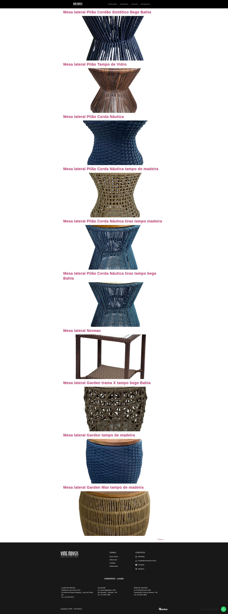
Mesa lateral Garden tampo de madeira (99, 435)
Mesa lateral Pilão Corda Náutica (93, 117)
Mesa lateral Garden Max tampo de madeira (103, 487)
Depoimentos (145, 4)
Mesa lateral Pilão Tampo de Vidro (95, 64)
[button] (223, 609)
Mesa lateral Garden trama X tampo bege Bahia (107, 383)
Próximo (161, 539)
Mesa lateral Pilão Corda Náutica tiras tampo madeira (112, 221)
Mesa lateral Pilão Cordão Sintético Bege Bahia (107, 12)
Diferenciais (124, 4)
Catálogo (134, 4)
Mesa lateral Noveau (82, 330)
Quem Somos (112, 4)
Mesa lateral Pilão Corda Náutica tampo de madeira (110, 169)
